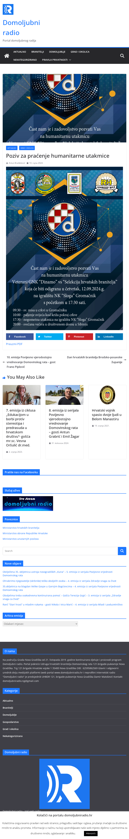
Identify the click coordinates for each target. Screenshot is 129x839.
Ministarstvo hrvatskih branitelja (21, 527)
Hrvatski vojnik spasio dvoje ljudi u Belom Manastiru (106, 414)
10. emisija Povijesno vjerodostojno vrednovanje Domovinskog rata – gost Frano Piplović (31, 362)
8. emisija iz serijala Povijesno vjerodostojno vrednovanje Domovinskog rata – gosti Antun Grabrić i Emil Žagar (64, 423)
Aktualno (19, 51)
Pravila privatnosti (55, 59)
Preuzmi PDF (14, 344)
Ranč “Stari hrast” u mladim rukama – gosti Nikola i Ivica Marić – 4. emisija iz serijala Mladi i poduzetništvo (62, 604)
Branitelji (37, 51)
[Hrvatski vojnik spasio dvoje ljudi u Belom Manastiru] (107, 387)
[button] (69, 59)
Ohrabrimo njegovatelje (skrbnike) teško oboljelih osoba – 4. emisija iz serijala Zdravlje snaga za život (59, 580)
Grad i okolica (80, 51)
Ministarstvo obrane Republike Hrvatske (25, 533)
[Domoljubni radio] (7, 56)
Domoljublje (57, 51)
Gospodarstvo (11, 722)
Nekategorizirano (25, 59)
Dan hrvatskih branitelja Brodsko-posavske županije (94, 359)
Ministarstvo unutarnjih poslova (21, 538)
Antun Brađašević (17, 163)
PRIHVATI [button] (91, 833)
